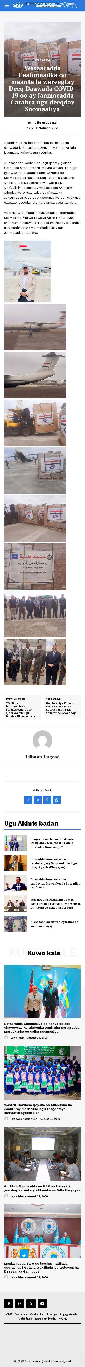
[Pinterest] (47, 800)
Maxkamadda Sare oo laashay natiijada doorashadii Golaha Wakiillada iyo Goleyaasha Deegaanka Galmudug (41, 1267)
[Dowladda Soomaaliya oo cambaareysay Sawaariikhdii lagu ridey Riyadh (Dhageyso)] (15, 863)
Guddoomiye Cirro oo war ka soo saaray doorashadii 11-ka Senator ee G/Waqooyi (61, 708)
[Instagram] (19, 1303)
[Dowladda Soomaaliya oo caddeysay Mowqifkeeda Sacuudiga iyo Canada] (15, 883)
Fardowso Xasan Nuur (23, 1118)
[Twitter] (38, 800)
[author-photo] (6, 1037)
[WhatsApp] (57, 800)
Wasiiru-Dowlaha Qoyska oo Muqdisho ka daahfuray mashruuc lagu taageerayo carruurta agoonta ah (38, 1109)
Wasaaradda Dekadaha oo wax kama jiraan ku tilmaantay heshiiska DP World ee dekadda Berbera (56, 903)
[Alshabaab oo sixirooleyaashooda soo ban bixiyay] (15, 924)
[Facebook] (28, 800)
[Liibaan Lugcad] (42, 740)
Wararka (42, 60)
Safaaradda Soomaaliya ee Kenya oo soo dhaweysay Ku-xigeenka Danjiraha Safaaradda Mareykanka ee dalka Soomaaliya (41, 1027)
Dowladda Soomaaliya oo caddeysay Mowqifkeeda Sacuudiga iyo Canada (55, 883)
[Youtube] (42, 1303)
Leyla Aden (17, 1037)
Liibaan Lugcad (45, 122)
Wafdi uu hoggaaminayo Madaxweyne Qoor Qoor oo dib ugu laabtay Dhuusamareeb (21, 710)
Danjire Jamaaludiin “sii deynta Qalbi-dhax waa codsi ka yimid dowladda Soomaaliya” (52, 843)
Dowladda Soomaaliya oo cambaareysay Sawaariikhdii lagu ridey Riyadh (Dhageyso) (54, 863)
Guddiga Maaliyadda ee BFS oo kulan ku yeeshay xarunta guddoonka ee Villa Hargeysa (42, 1188)
